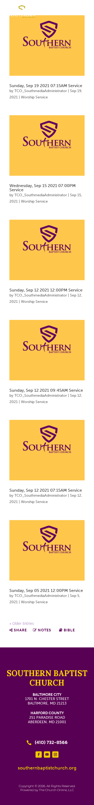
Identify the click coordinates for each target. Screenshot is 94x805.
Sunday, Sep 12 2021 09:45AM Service (46, 390)
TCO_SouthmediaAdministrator (40, 91)
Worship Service (34, 97)
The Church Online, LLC (56, 790)
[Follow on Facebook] (39, 754)
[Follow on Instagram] (55, 754)
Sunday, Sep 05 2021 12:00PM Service (46, 590)
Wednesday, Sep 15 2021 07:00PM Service (42, 187)
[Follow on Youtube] (47, 754)
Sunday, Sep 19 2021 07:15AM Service (45, 85)
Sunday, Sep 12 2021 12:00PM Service (46, 290)
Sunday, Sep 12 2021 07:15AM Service (45, 490)
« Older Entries (21, 623)
